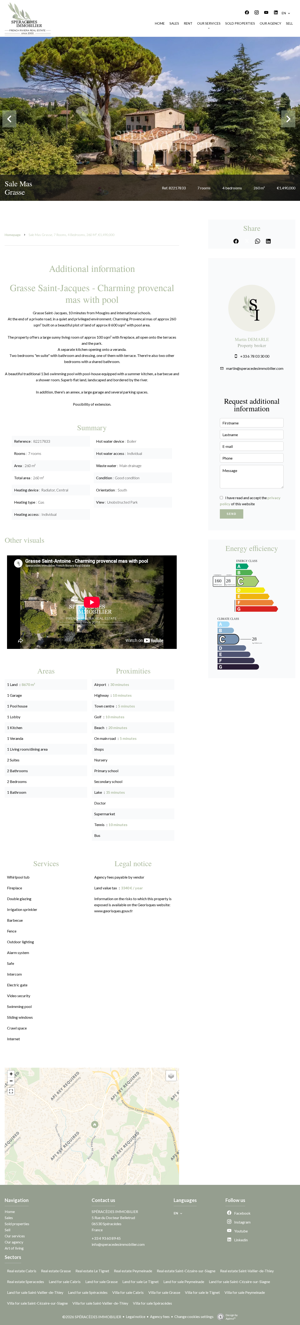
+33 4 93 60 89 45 (106, 1238)
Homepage (13, 235)
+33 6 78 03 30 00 (254, 356)
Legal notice (135, 1316)
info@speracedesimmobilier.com (118, 1244)
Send (231, 514)
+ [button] (11, 1074)
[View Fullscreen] (11, 1091)
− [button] (11, 1081)
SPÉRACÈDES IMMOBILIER (115, 1211)
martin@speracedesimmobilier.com (254, 368)
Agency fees (160, 1316)
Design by (232, 1316)
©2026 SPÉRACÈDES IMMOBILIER (91, 1316)
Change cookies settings (194, 1316)
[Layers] (171, 1075)
